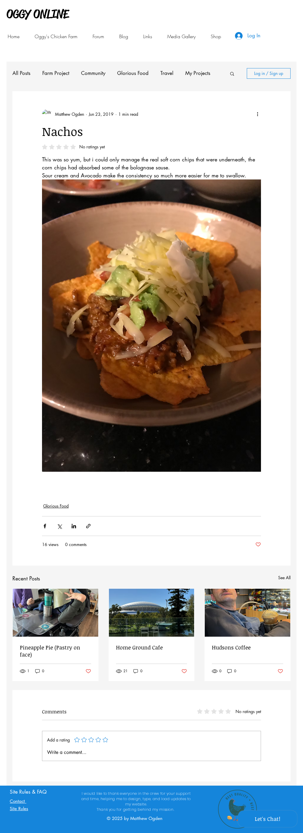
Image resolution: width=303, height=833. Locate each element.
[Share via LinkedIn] (74, 526)
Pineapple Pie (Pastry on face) (50, 651)
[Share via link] (88, 526)
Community (93, 73)
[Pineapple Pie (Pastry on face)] (55, 613)
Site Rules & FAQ (28, 792)
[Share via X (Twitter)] (59, 526)
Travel (166, 73)
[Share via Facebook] (45, 526)
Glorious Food (133, 73)
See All (284, 577)
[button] (147, 36)
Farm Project (55, 73)
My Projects (197, 73)
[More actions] (257, 114)
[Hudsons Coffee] (247, 613)
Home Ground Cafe (139, 647)
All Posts (21, 73)
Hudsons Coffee (231, 647)
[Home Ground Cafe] (151, 613)
